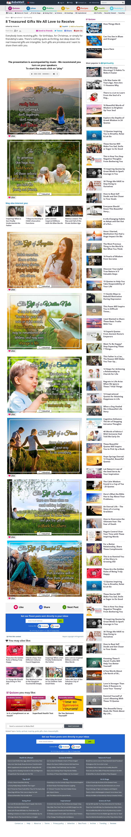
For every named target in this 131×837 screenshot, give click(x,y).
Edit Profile (98, 13)
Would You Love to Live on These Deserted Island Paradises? (104, 761)
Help (71, 2)
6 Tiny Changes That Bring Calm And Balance (60, 817)
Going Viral (48, 13)
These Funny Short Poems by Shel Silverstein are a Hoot (103, 786)
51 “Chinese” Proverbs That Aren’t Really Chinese (61, 789)
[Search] (123, 2)
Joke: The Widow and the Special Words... (59, 795)
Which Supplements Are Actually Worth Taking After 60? (24, 767)
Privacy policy (58, 823)
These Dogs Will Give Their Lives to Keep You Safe (22, 792)
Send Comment (73, 726)
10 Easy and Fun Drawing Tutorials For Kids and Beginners (25, 771)
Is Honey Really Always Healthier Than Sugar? (21, 786)
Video (31, 2)
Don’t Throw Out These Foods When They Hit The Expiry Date (26, 789)
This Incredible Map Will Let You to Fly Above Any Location (103, 810)
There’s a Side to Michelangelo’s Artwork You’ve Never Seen (104, 792)
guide (37, 731)
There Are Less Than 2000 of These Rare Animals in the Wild (104, 771)
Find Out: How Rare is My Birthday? (18, 807)
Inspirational (81, 13)
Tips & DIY (26, 779)
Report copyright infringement (73, 636)
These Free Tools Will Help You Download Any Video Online (104, 807)
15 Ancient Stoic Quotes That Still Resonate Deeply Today (64, 804)
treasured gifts (53, 731)
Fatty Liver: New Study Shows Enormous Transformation (25, 764)
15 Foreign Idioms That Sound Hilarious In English (23, 817)
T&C (48, 630)
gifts (41, 731)
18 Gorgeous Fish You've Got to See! (97, 764)
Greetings (69, 13)
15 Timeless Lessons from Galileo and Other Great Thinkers (64, 814)
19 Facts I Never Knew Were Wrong (18, 782)
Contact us (82, 2)
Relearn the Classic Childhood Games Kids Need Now (63, 764)
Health (101, 8)
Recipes (84, 8)
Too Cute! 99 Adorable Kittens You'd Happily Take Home (25, 804)
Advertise (95, 2)
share (45, 731)
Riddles (50, 8)
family (18, 731)
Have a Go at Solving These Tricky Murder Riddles (62, 771)
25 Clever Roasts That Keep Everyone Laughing (61, 786)
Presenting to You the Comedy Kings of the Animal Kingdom (65, 782)
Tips (67, 8)
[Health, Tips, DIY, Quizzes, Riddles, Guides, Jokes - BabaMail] (16, 2)
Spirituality (28, 17)
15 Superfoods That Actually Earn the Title (20, 774)
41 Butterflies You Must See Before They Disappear (101, 774)
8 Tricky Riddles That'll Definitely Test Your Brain (61, 767)
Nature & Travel (22, 13)
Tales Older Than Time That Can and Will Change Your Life (64, 807)
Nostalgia (118, 8)
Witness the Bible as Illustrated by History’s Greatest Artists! (104, 795)
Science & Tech (104, 801)
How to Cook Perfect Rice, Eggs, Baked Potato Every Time (25, 761)
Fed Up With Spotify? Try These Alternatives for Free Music (103, 804)
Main (7, 17)
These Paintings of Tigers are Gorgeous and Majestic (101, 789)
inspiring (31, 731)
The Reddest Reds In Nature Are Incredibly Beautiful (101, 767)
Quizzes (16, 8)
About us (37, 823)
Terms (47, 823)
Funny (10, 13)
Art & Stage (36, 13)
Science (59, 13)
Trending (102, 823)
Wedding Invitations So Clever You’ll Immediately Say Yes (25, 814)
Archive (93, 823)
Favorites (121, 13)
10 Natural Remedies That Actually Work (20, 795)
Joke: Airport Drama (53, 792)
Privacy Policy (55, 630)
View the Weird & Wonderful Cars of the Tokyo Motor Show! (104, 817)
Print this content (14, 636)
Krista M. (16, 26)
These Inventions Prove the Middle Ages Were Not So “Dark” (104, 814)
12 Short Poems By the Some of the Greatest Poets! (101, 782)
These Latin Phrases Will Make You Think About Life (23, 810)
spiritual (24, 731)
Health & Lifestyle (26, 758)
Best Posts (82, 823)
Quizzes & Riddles (65, 758)
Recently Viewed (110, 13)
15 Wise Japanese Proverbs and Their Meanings (61, 810)
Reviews (113, 823)
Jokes (33, 8)
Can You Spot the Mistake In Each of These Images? (62, 761)
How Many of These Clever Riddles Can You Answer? (62, 774)
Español (65, 26)
